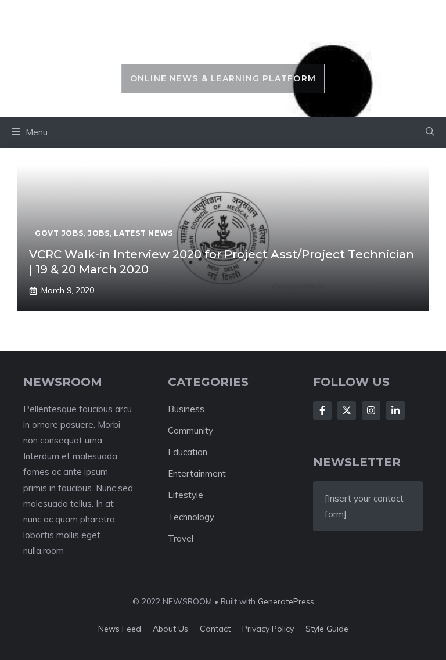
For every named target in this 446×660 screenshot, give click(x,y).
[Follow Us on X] (346, 410)
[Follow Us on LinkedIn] (395, 410)
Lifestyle (185, 494)
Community (190, 430)
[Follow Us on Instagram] (371, 410)
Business (186, 408)
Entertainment (197, 473)
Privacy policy (268, 628)
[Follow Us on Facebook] (322, 410)
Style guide (326, 628)
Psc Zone (222, 38)
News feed (119, 628)
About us (170, 628)
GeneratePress (286, 601)
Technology (191, 516)
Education (187, 451)
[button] (430, 132)
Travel (180, 538)
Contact (215, 628)
